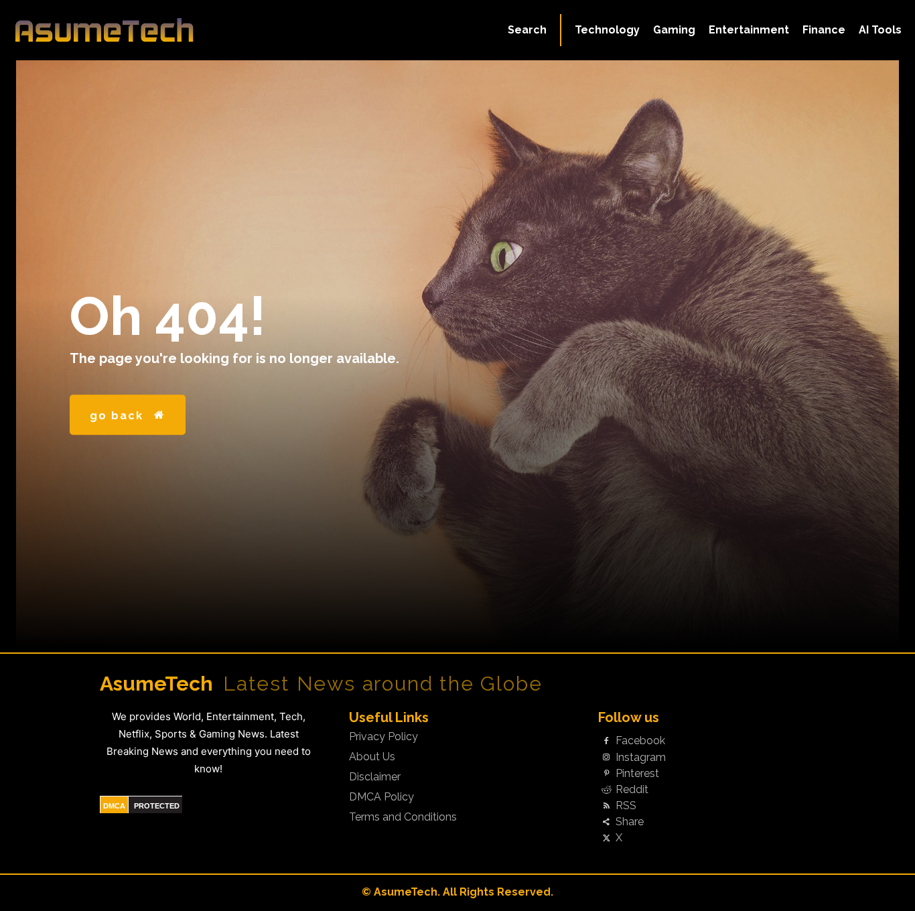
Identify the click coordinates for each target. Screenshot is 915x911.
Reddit (632, 789)
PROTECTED (157, 806)
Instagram (641, 757)
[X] (606, 839)
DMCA (114, 806)
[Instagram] (606, 758)
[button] (527, 30)
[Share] (606, 823)
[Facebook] (606, 741)
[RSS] (606, 806)
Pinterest (637, 773)
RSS (626, 805)
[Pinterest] (606, 774)
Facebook (640, 740)
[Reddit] (606, 790)
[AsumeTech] (109, 30)
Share (630, 822)
